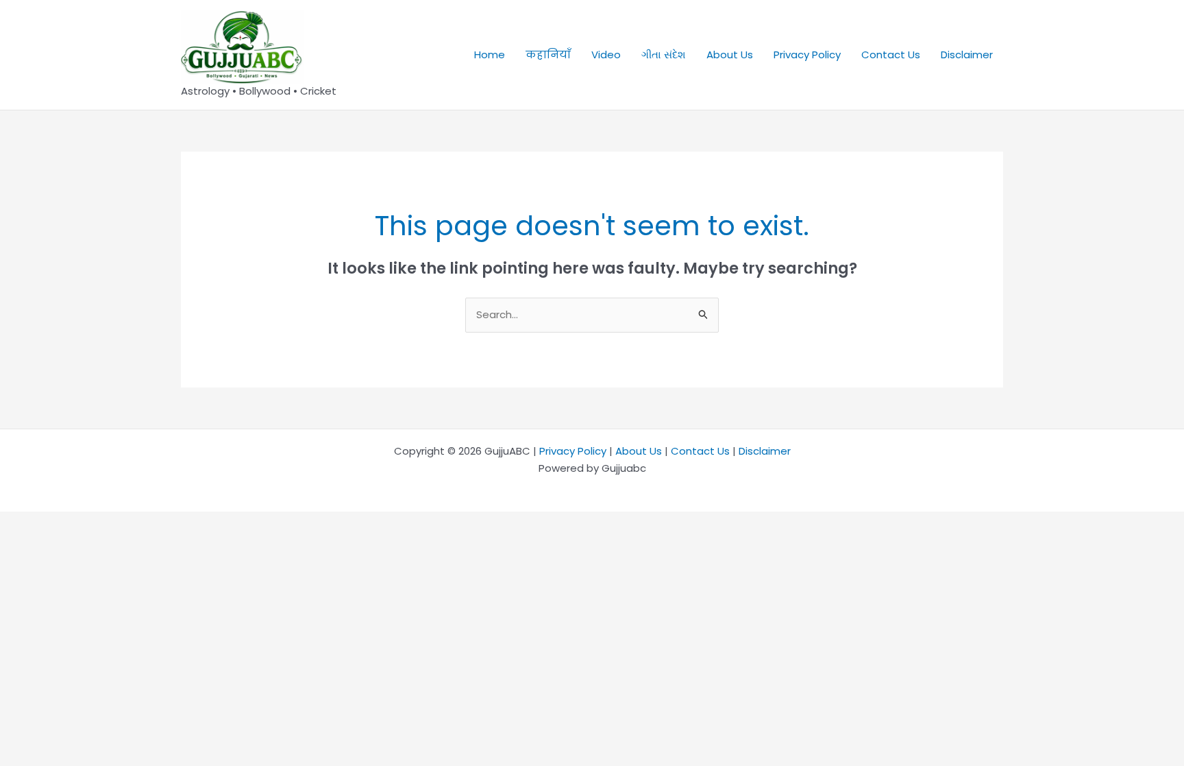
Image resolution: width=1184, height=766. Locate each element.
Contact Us (890, 54)
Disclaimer (967, 54)
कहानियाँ (548, 54)
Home (489, 54)
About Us (729, 54)
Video (606, 54)
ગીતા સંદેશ (663, 54)
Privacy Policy (807, 54)
